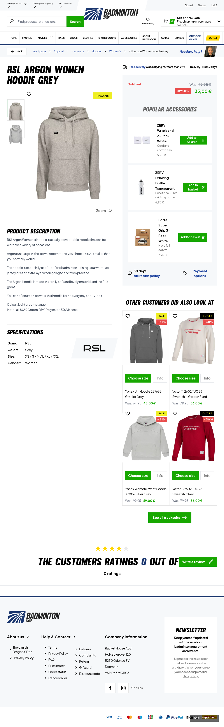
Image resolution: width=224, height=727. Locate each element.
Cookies (137, 688)
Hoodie (96, 51)
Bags (61, 38)
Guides (165, 38)
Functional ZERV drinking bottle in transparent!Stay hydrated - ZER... (166, 195)
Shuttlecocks (107, 38)
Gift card (189, 5)
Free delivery (137, 67)
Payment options (200, 273)
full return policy (147, 276)
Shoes (73, 38)
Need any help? (191, 51)
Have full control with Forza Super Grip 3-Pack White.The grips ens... (165, 248)
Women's (115, 51)
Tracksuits (78, 51)
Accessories (129, 38)
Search (75, 21)
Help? (214, 5)
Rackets (27, 38)
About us (202, 5)
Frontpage (39, 51)
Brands (179, 38)
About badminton (149, 38)
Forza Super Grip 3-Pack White (164, 230)
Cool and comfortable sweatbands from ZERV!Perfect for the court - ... (166, 148)
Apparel (59, 51)
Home (13, 38)
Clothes (88, 38)
